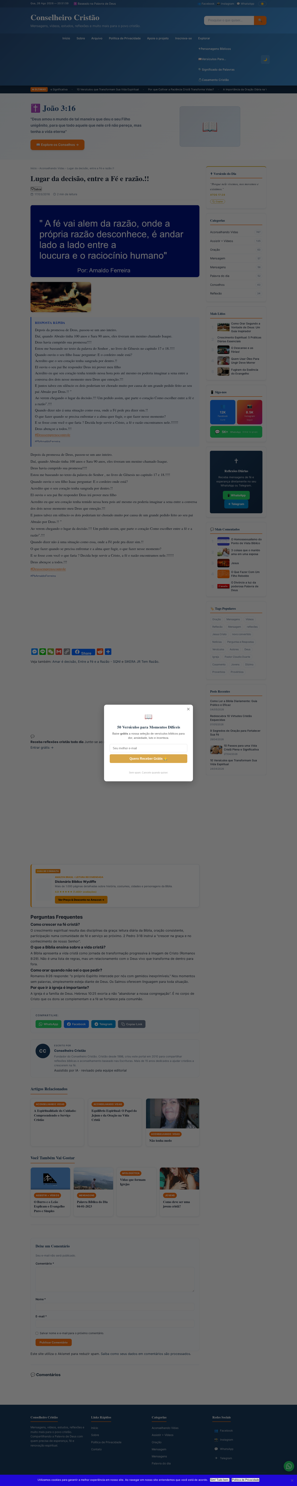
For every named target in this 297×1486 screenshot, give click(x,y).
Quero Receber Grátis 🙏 (148, 758)
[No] (292, 1480)
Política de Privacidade (245, 1479)
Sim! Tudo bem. (219, 1479)
